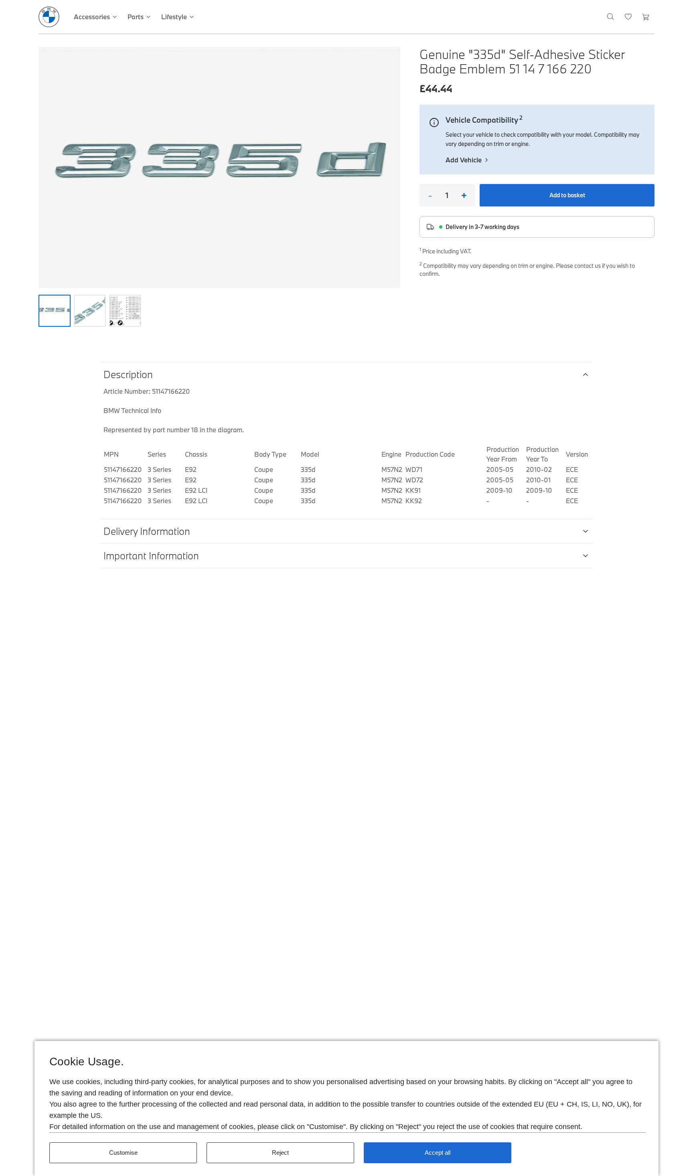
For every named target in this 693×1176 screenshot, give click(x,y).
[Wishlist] (628, 17)
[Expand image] (219, 167)
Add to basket (567, 195)
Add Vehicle (464, 160)
